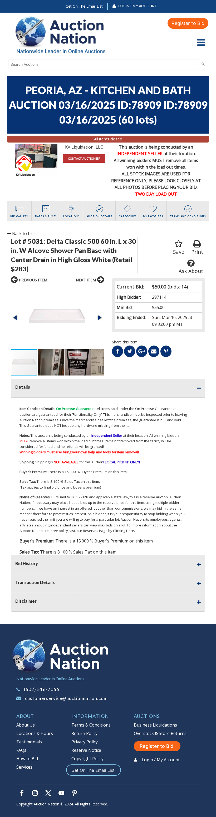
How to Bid (27, 759)
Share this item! (125, 341)
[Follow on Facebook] (22, 793)
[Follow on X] (48, 793)
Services (24, 767)
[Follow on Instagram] (35, 793)
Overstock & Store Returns (160, 733)
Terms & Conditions (91, 725)
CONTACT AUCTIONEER (84, 158)
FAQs (21, 750)
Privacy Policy (84, 742)
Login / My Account (137, 6)
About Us (25, 725)
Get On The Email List (84, 6)
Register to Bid (187, 23)
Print (197, 251)
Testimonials (29, 742)
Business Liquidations (155, 725)
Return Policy (84, 733)
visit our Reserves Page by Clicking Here (102, 530)
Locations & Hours (34, 733)
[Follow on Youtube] (61, 793)
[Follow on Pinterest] (74, 793)
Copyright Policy (87, 759)
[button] (57, 318)
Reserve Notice (86, 750)
